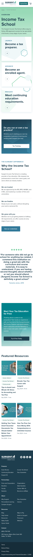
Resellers (4, 486)
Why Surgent (5, 499)
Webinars (19, 520)
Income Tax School (8, 381)
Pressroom (20, 518)
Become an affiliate (22, 491)
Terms (3, 545)
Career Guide (5, 523)
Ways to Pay (20, 513)
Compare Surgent (6, 504)
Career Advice (7, 378)
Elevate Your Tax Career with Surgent (23, 383)
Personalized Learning (7, 502)
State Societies (21, 486)
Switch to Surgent (22, 515)
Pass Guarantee (21, 472)
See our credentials (10, 229)
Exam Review (5, 470)
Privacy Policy (5, 551)
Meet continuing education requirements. (16, 98)
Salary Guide (5, 520)
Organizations (21, 483)
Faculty (3, 488)
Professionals (6, 384)
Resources (4, 518)
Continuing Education (7, 472)
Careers (19, 502)
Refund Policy (5, 548)
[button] (2, 3)
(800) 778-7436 (5, 531)
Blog (2, 513)
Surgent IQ (4, 475)
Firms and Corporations (8, 483)
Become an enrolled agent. (15, 71)
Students (4, 491)
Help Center (4, 515)
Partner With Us (21, 488)
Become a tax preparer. (14, 45)
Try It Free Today (16, 339)
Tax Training (17, 146)
